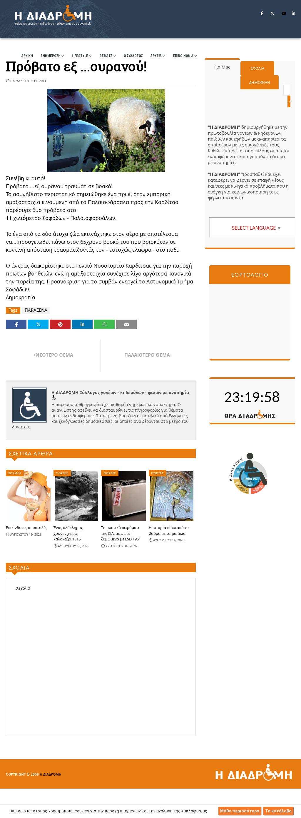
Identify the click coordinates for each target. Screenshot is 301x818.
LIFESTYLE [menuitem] (80, 56)
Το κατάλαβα (278, 811)
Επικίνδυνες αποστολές (26, 527)
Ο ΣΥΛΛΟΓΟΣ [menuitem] (133, 56)
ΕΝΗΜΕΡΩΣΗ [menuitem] (51, 56)
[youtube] (283, 13)
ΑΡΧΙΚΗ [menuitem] (27, 56)
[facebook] (262, 13)
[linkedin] (293, 13)
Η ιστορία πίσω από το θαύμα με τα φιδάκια (169, 530)
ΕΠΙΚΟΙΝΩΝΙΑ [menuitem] (183, 56)
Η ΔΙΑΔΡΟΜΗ (50, 774)
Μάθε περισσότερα (239, 811)
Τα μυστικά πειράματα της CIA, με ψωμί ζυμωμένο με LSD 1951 (121, 533)
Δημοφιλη (259, 82)
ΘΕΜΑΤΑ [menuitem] (106, 56)
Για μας (222, 67)
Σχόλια (257, 68)
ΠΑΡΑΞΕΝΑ (36, 310)
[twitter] (272, 13)
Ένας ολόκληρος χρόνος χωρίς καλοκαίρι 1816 (68, 533)
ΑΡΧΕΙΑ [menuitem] (156, 56)
